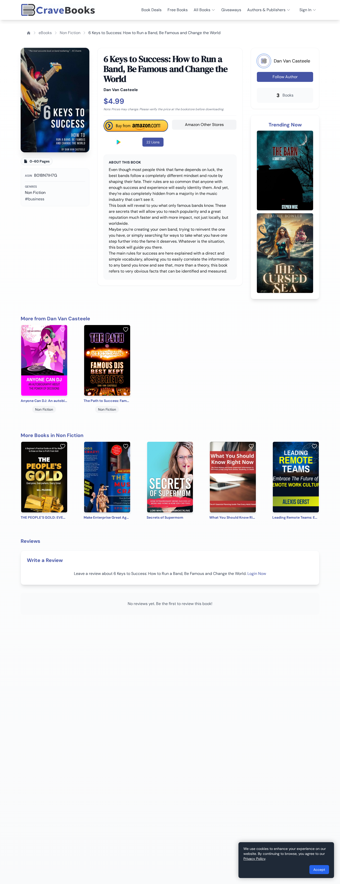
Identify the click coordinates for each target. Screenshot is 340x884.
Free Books (178, 9)
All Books (202, 9)
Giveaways (231, 9)
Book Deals (151, 9)
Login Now (256, 573)
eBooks (45, 32)
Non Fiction (70, 32)
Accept (319, 869)
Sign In (305, 9)
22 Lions (153, 142)
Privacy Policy (254, 858)
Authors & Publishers (266, 9)
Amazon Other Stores (204, 124)
